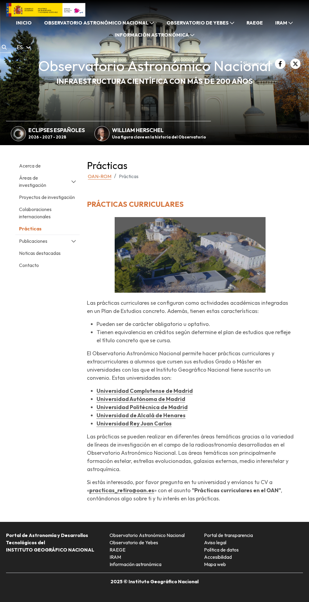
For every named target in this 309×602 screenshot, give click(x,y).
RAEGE (118, 550)
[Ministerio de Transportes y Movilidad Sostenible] (45, 9)
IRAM (115, 557)
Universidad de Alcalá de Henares (141, 415)
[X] (295, 64)
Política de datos (221, 550)
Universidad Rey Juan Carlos (134, 423)
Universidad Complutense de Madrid (145, 390)
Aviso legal (215, 542)
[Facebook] (280, 64)
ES (20, 47)
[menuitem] (24, 23)
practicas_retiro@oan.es (121, 490)
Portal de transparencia (228, 535)
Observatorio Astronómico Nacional (147, 535)
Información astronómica (135, 564)
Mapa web (215, 564)
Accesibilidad (218, 557)
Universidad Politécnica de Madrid (142, 407)
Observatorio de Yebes (134, 542)
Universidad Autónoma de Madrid (141, 398)
